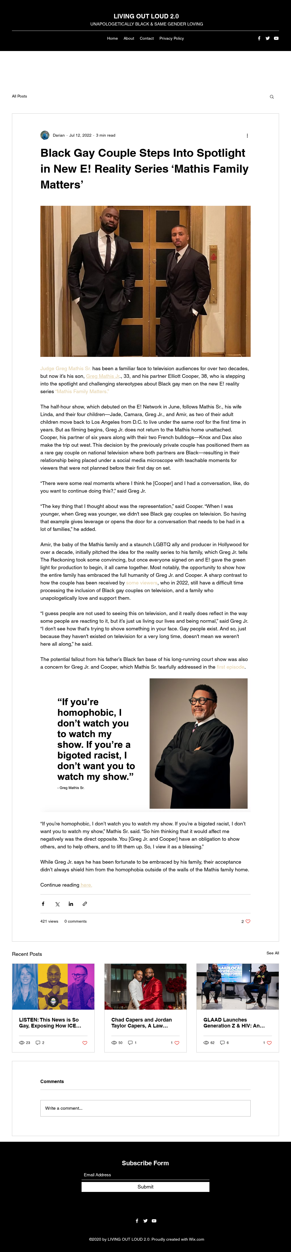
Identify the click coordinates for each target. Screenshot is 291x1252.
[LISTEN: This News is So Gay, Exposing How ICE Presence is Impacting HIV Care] (53, 987)
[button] (272, 96)
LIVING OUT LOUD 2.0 (146, 16)
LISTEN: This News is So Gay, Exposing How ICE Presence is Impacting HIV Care (51, 1023)
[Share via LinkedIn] (71, 903)
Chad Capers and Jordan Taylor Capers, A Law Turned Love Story (141, 1023)
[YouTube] (276, 38)
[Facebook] (259, 38)
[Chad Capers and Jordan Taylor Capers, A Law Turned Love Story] (146, 987)
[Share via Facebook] (43, 903)
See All (273, 953)
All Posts (19, 96)
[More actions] (247, 135)
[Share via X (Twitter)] (57, 903)
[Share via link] (85, 903)
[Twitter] (268, 38)
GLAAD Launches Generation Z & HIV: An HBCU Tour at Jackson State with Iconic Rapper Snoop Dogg (237, 1023)
